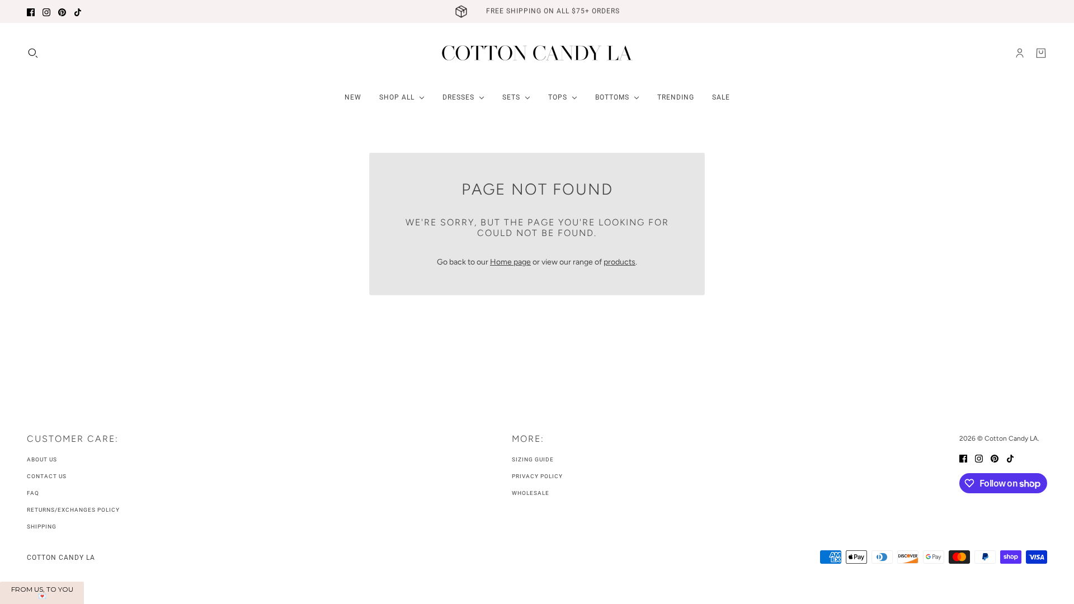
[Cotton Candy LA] (537, 53)
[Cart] (1041, 53)
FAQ (33, 493)
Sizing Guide (533, 459)
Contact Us (47, 476)
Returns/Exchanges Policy (73, 510)
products (619, 262)
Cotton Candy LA (61, 557)
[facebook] (30, 11)
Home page (510, 262)
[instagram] (46, 11)
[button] (42, 593)
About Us (42, 459)
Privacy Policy (537, 476)
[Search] (33, 53)
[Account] (1020, 53)
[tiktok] (77, 11)
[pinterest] (62, 11)
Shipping (41, 526)
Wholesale (530, 493)
